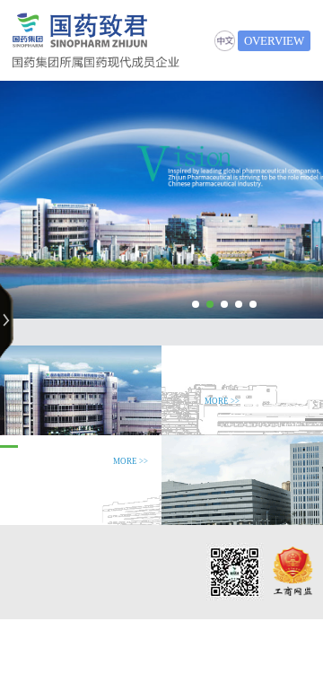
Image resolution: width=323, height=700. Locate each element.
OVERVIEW (274, 41)
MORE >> (222, 401)
